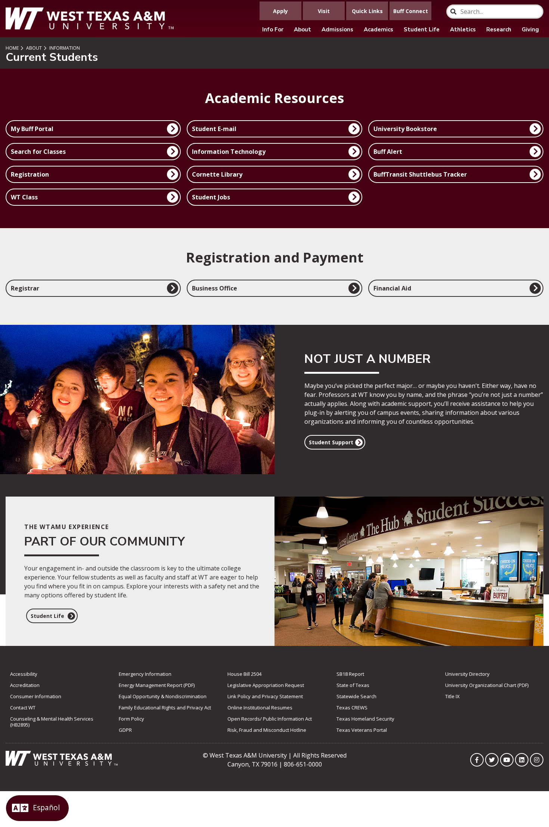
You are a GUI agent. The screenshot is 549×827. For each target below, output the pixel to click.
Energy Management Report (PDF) (157, 685)
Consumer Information (35, 696)
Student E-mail (214, 129)
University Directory (467, 674)
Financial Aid (392, 288)
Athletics (463, 29)
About (302, 29)
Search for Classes (38, 151)
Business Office (214, 288)
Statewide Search (356, 696)
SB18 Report (350, 674)
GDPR (125, 730)
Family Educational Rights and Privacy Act (165, 707)
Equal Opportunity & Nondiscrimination (163, 696)
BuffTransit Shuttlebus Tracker (420, 174)
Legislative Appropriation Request (265, 685)
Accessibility (23, 674)
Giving (530, 29)
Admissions (337, 29)
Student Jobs (211, 197)
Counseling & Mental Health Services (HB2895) (51, 721)
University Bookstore (405, 129)
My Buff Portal (32, 129)
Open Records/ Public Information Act (269, 718)
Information (64, 48)
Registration (30, 174)
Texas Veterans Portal (361, 730)
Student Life (422, 29)
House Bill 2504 (244, 674)
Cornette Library (217, 174)
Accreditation (25, 685)
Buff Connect (410, 11)
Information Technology (229, 151)
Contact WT (22, 707)
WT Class (24, 197)
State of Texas (352, 685)
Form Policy (131, 718)
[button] (334, 442)
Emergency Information (145, 674)
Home (12, 48)
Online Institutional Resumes (259, 707)
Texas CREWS (351, 707)
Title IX (452, 696)
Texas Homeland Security (365, 718)
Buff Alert (387, 151)
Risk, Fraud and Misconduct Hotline (266, 730)
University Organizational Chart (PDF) (486, 685)
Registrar (25, 288)
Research (498, 29)
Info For (272, 29)
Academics (378, 29)
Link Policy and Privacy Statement (265, 696)
